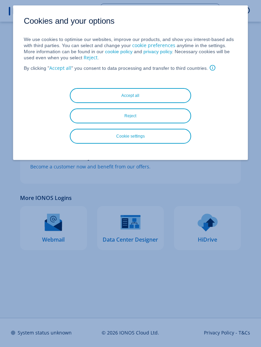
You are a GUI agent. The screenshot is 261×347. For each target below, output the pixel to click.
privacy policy (157, 51)
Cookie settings (130, 136)
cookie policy (119, 51)
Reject (91, 57)
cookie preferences (153, 45)
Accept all (60, 68)
